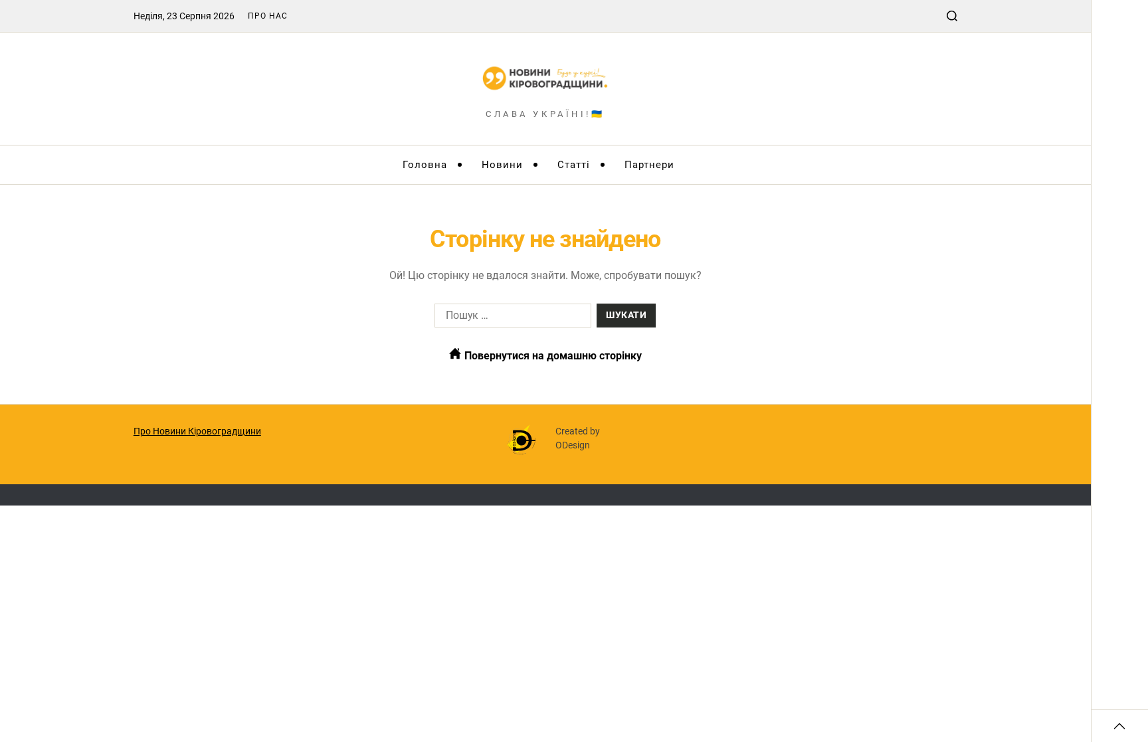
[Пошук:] (510, 318)
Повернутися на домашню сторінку (552, 355)
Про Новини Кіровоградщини (197, 431)
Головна (425, 165)
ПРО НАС (268, 16)
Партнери (649, 165)
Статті (573, 165)
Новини (502, 165)
